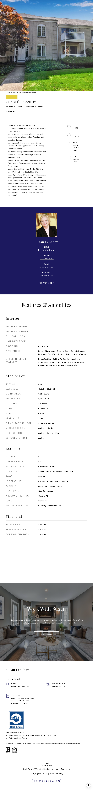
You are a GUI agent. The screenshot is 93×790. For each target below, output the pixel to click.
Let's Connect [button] (46, 635)
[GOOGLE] (52, 781)
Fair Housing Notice (15, 732)
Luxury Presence (62, 769)
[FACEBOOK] (34, 781)
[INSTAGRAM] (40, 781)
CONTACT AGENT (46, 283)
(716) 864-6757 (47, 258)
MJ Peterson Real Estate (16, 738)
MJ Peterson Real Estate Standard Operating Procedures (31, 735)
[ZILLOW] (58, 781)
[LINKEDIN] (46, 781)
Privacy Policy (56, 773)
